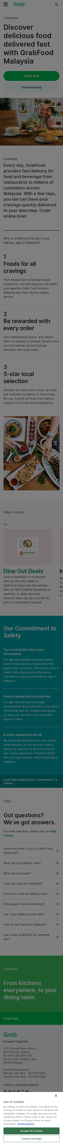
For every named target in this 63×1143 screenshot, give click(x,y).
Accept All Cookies (31, 1130)
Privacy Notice (26, 1123)
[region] (31, 1117)
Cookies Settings (31, 1138)
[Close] (56, 1096)
